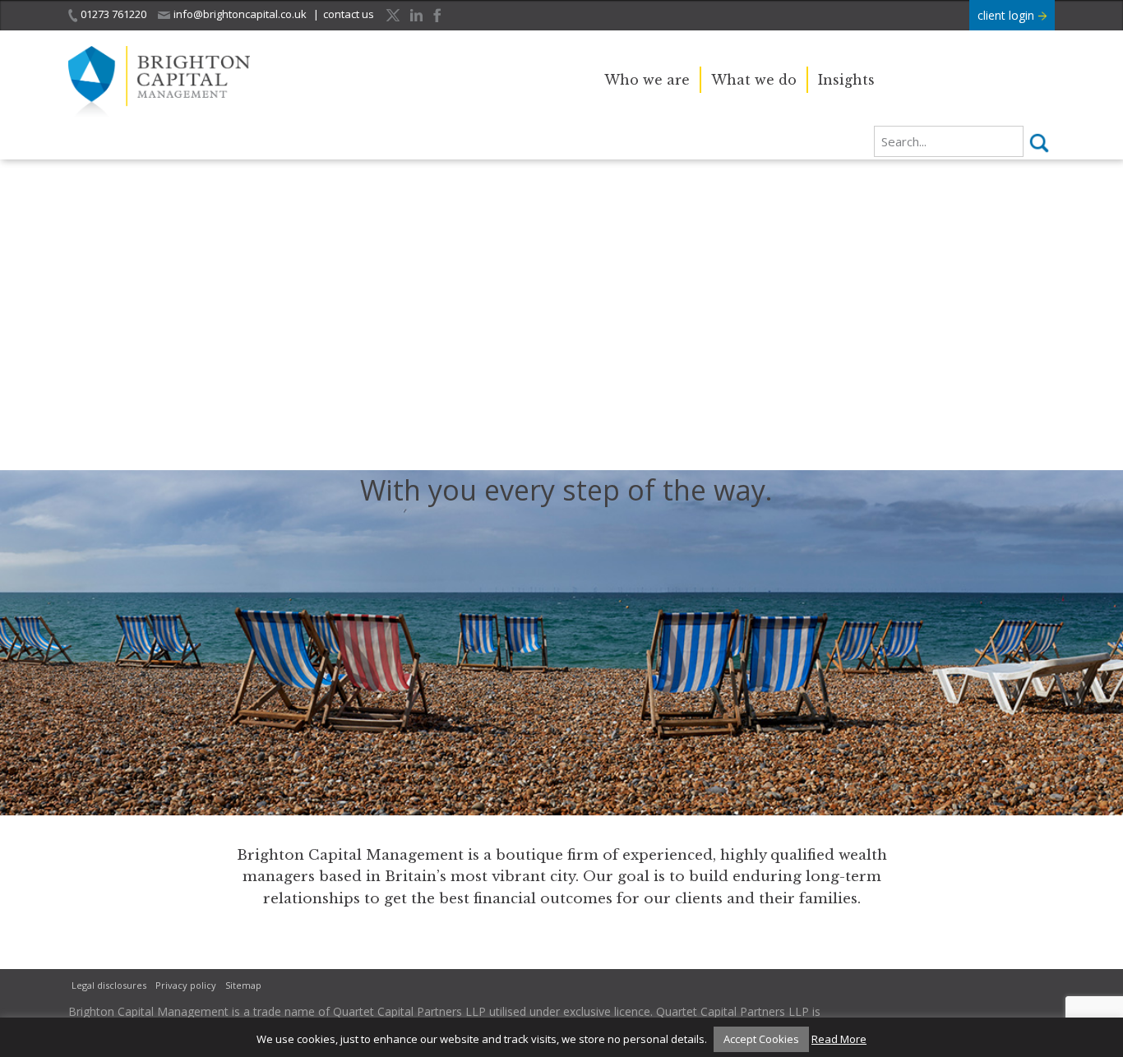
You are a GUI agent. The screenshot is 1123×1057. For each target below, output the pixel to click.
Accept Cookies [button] (761, 1039)
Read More (839, 1039)
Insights (846, 80)
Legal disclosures (109, 985)
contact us (348, 14)
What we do (754, 80)
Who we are (647, 80)
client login (1007, 15)
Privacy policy (185, 985)
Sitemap (243, 985)
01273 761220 (113, 14)
